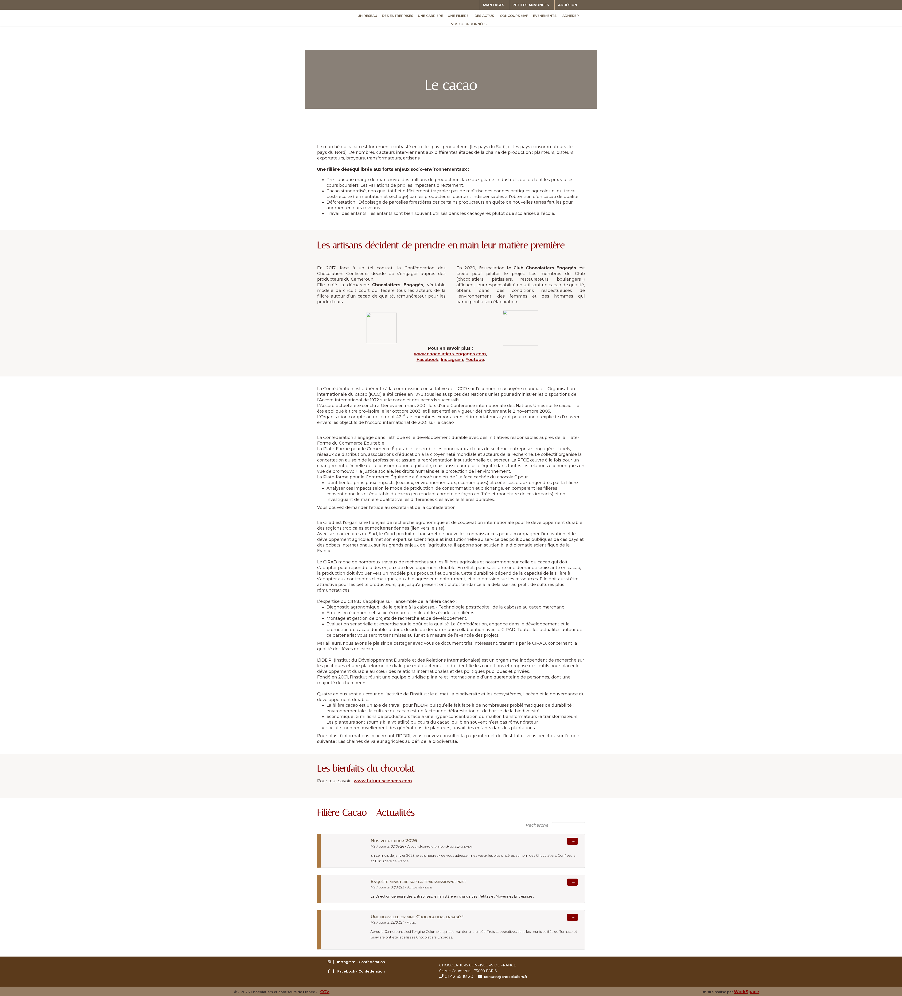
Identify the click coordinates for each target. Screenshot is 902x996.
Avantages (493, 5)
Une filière (458, 16)
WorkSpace (746, 991)
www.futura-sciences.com (383, 780)
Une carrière (430, 16)
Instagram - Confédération (361, 962)
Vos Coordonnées (468, 24)
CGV (324, 991)
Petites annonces (531, 5)
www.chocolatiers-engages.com (450, 354)
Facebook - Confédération (361, 971)
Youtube (475, 359)
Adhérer (570, 16)
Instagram (452, 359)
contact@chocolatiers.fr (505, 976)
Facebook (427, 359)
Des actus (484, 16)
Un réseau (367, 16)
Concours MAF (514, 16)
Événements (544, 16)
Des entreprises (397, 16)
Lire (572, 841)
